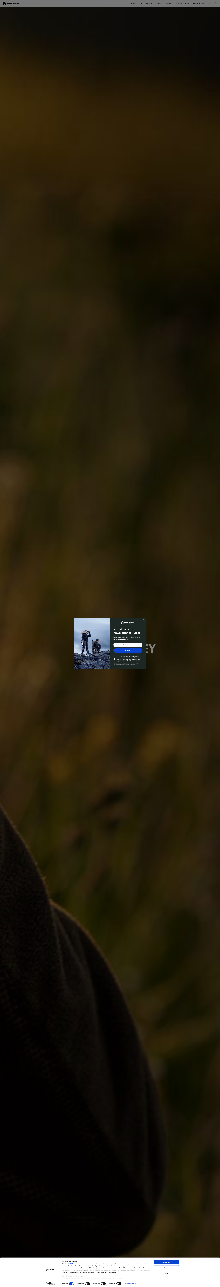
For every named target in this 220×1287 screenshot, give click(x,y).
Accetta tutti (166, 1262)
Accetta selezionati (166, 1267)
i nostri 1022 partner (71, 1264)
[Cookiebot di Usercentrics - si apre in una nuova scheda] (50, 1283)
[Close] (144, 620)
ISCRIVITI (128, 650)
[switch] (87, 1283)
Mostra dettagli (129, 1283)
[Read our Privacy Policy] (142, 663)
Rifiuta (166, 1273)
